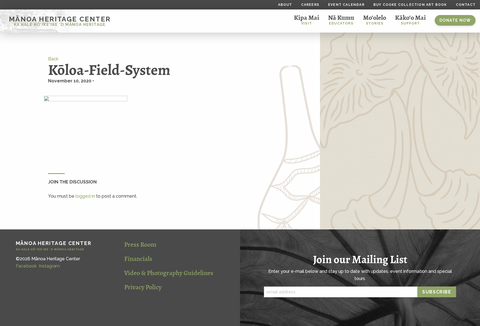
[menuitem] (455, 21)
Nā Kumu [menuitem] (341, 19)
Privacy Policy (143, 287)
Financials (138, 258)
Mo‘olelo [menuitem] (374, 19)
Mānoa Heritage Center (53, 246)
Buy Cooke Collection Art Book (410, 5)
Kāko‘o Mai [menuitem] (410, 19)
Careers (310, 5)
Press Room (140, 244)
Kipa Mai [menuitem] (306, 19)
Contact (466, 5)
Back (53, 59)
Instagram (49, 266)
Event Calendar (346, 5)
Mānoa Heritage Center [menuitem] (60, 21)
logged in (85, 196)
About (285, 5)
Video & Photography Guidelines (168, 272)
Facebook (26, 266)
